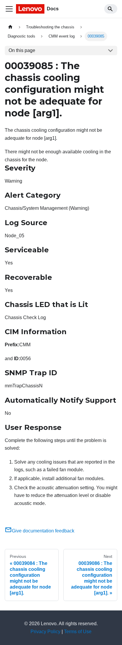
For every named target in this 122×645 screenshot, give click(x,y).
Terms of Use (78, 631)
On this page (22, 50)
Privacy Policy (45, 631)
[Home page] (10, 27)
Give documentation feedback (43, 530)
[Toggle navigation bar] (9, 8)
